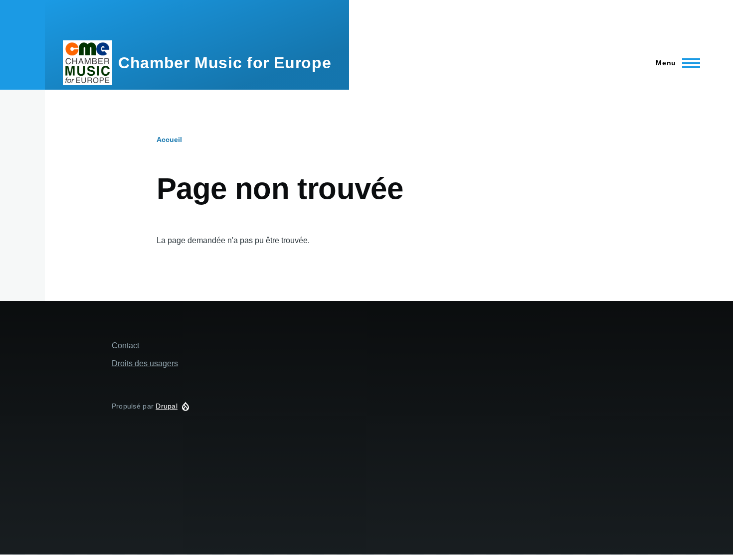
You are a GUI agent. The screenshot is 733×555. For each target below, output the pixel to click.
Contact (125, 345)
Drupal (167, 406)
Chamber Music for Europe (224, 63)
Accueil (169, 139)
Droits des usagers (145, 363)
